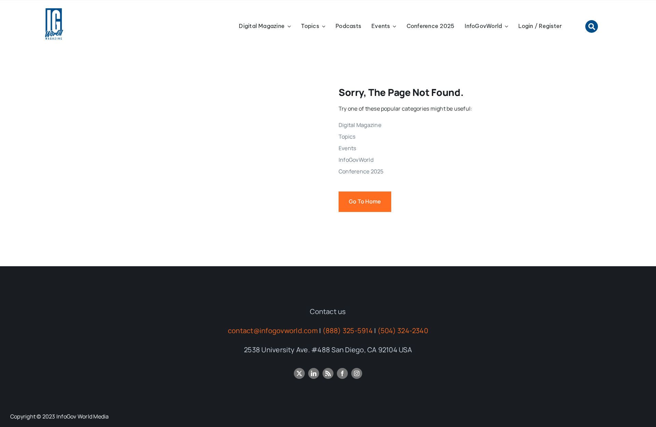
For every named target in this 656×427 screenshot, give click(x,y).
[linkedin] (313, 373)
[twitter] (299, 373)
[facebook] (342, 373)
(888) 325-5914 (348, 330)
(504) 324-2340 (403, 330)
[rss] (328, 373)
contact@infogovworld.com (273, 330)
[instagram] (356, 373)
